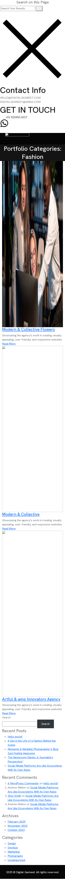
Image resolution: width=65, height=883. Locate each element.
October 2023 (16, 830)
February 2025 (16, 821)
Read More (9, 344)
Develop (13, 847)
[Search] (39, 8)
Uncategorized (16, 860)
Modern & (21, 514)
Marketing (14, 852)
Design (12, 843)
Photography (15, 856)
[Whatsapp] (4, 123)
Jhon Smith (14, 796)
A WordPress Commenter (23, 783)
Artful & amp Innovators (31, 699)
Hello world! (15, 736)
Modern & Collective (28, 329)
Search (6, 717)
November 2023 (17, 826)
